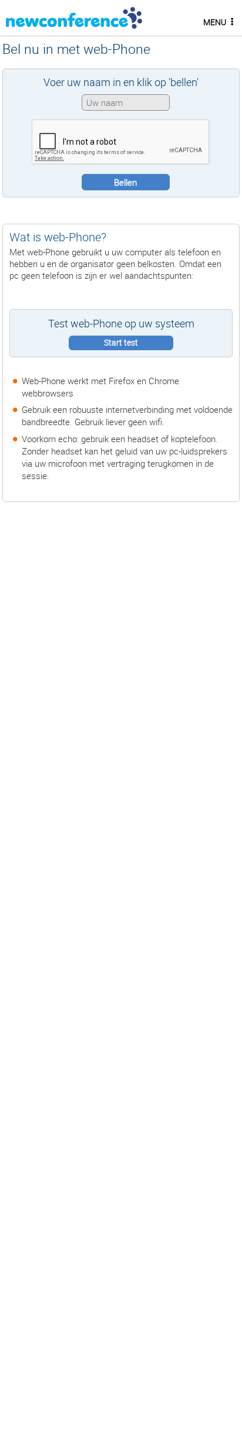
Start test (121, 342)
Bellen (125, 182)
